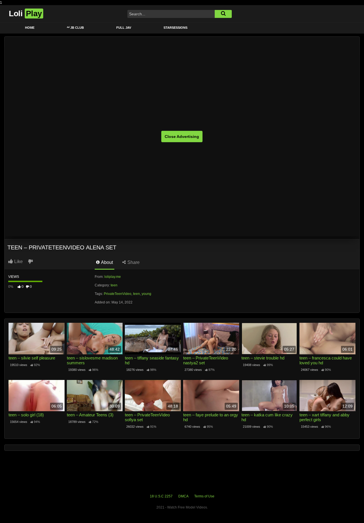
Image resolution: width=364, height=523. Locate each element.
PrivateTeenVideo (117, 294)
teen (114, 285)
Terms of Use (204, 496)
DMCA (183, 496)
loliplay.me (112, 277)
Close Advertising (182, 136)
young (146, 294)
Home (29, 27)
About (106, 262)
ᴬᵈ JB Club (75, 27)
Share (133, 262)
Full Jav (123, 27)
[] (223, 14)
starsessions (175, 27)
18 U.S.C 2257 (161, 496)
